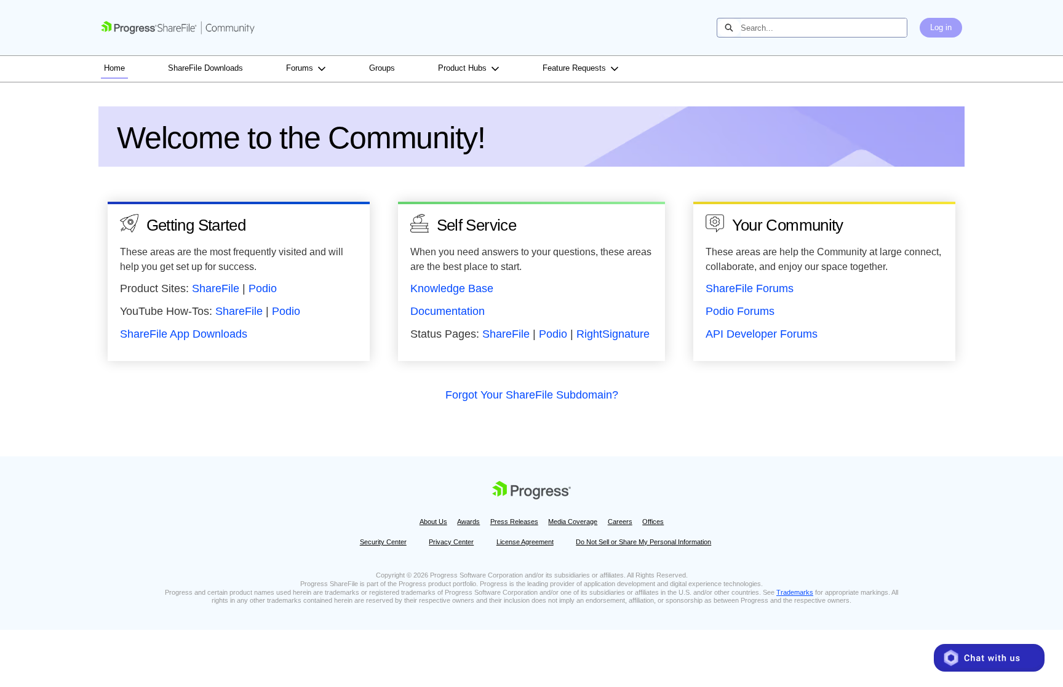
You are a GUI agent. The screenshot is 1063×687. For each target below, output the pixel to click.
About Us (433, 521)
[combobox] (824, 27)
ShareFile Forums (750, 288)
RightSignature (613, 334)
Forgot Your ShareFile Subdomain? (531, 395)
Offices (653, 521)
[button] (989, 658)
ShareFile (215, 288)
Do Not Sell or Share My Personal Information (643, 542)
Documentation (447, 311)
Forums (299, 68)
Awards (468, 521)
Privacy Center (451, 542)
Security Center (383, 542)
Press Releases (514, 521)
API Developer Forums (762, 334)
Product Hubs (462, 68)
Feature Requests (574, 68)
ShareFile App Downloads (183, 334)
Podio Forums (740, 311)
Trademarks (794, 592)
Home (114, 68)
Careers (620, 521)
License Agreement (525, 542)
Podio (263, 288)
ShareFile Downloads (205, 68)
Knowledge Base (451, 288)
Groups (382, 68)
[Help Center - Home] (178, 27)
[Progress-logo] (531, 492)
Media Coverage (572, 521)
